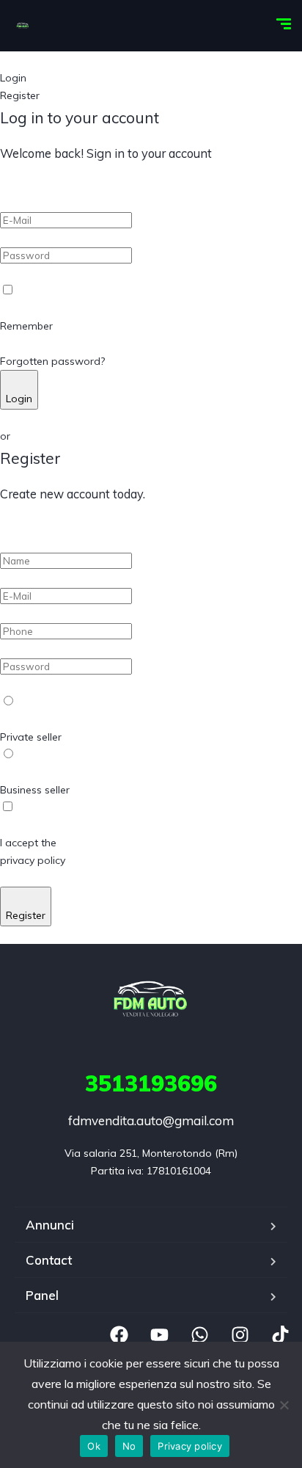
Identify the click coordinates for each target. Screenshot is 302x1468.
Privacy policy (190, 1446)
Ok (93, 1446)
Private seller (31, 737)
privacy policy (32, 860)
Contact (49, 1260)
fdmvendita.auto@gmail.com (151, 1120)
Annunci (50, 1224)
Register (25, 915)
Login (19, 398)
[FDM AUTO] (22, 25)
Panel (42, 1295)
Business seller (35, 789)
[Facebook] (118, 1335)
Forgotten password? (52, 361)
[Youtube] (159, 1335)
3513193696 (151, 1083)
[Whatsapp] (199, 1335)
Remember (26, 326)
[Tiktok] (280, 1335)
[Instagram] (239, 1335)
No (129, 1446)
